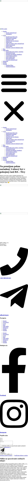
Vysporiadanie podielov (11, 55)
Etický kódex (9, 46)
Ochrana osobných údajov (6, 455)
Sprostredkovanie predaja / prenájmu (14, 51)
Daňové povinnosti (10, 45)
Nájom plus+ (9, 42)
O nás (4, 35)
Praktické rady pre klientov (12, 41)
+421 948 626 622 (5, 278)
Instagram (3, 432)
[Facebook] (14, 392)
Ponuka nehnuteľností (11, 32)
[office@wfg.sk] (14, 312)
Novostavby (9, 34)
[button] (14, 97)
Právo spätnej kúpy (10, 57)
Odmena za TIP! (10, 39)
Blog (4, 49)
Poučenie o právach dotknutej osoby (14, 47)
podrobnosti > (7, 447)
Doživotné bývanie (10, 53)
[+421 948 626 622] (14, 275)
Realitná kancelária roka (11, 36)
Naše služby (6, 50)
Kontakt (5, 64)
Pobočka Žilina (9, 65)
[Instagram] (14, 429)
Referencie (5, 61)
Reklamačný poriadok (11, 38)
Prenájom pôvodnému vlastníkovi (14, 54)
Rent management (10, 58)
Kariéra (4, 62)
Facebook (3, 395)
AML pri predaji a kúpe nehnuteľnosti (15, 43)
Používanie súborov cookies (21, 455)
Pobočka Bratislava (10, 66)
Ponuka (5, 31)
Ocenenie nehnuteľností (11, 60)
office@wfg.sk (4, 315)
